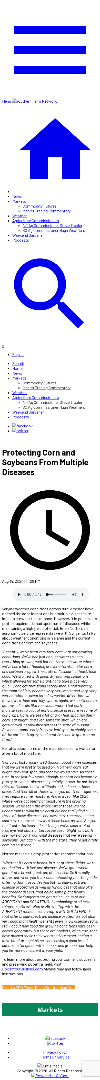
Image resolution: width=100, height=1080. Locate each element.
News (17, 196)
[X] (20, 430)
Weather (19, 215)
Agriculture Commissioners (35, 220)
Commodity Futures (40, 205)
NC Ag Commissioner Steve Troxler (52, 225)
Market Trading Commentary (47, 210)
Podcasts (20, 239)
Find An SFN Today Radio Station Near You (38, 987)
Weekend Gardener (28, 235)
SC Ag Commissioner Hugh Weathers (54, 230)
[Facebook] (22, 425)
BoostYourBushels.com (22, 968)
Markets (19, 201)
